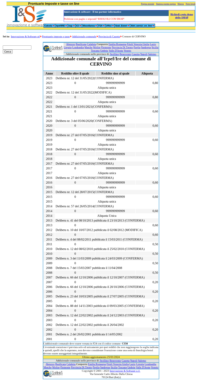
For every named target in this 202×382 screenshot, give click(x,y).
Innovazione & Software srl (25, 36)
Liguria (68, 47)
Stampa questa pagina (166, 4)
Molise (97, 47)
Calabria (91, 44)
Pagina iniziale (147, 4)
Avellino (114, 54)
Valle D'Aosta (116, 50)
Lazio (153, 44)
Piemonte (106, 47)
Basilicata (81, 44)
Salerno (152, 54)
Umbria (104, 50)
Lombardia (78, 47)
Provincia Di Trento (122, 47)
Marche (88, 47)
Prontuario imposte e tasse (56, 36)
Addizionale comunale (84, 36)
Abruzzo (70, 44)
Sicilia (155, 47)
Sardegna (146, 47)
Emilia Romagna (117, 44)
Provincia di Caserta (109, 36)
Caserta (136, 54)
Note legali (190, 4)
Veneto (127, 50)
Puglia (137, 47)
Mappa (181, 4)
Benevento (125, 54)
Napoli (144, 54)
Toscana (95, 50)
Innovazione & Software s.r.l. (125, 370)
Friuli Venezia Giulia (138, 44)
